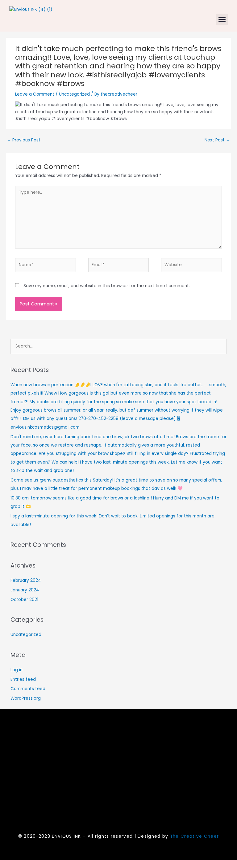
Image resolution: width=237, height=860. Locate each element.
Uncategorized (74, 94)
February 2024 (25, 580)
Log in (16, 670)
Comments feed (27, 689)
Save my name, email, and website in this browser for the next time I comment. (106, 286)
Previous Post (23, 140)
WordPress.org (25, 698)
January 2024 (24, 590)
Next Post (217, 140)
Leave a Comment (34, 94)
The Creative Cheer (194, 836)
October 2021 (24, 600)
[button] (222, 19)
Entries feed (23, 679)
